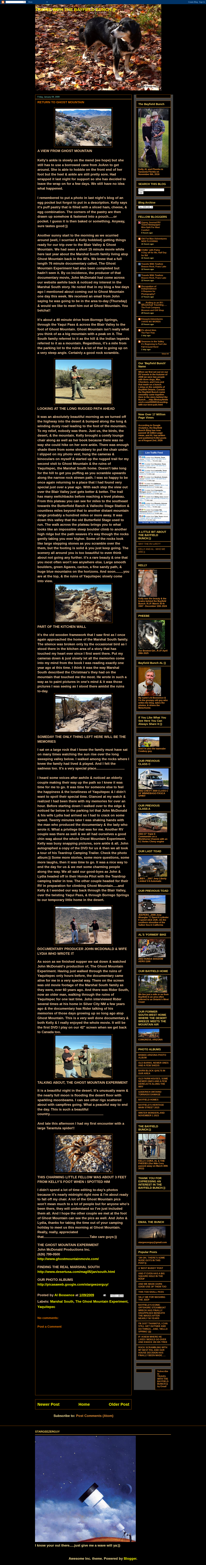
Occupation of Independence (149, 287)
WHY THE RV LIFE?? (149, 544)
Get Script (145, 522)
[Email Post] (104, 1295)
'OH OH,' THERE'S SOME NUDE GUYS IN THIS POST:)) (151, 1260)
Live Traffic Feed (154, 453)
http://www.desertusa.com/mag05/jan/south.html (76, 1272)
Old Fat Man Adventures (154, 239)
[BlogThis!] (114, 1295)
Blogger (130, 1558)
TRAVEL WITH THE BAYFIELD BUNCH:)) (75, 9)
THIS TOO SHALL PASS (151, 1292)
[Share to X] (116, 1295)
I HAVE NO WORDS (151, 321)
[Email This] (111, 1295)
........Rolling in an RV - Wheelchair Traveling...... (154, 303)
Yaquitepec (46, 1307)
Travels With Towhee (152, 264)
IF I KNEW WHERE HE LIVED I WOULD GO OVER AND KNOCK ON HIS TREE (152, 1339)
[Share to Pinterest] (122, 1295)
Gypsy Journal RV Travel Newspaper (151, 223)
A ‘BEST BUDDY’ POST (150, 1268)
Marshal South (61, 1301)
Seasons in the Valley (152, 341)
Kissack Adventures (152, 319)
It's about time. (149, 330)
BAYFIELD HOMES (148, 1100)
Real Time (153, 522)
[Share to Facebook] (119, 1295)
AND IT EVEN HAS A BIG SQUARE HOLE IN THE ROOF (151, 1276)
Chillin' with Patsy (150, 250)
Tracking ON (162, 522)
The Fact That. (148, 333)
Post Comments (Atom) (94, 1416)
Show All (165, 354)
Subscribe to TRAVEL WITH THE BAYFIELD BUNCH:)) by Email (163, 1379)
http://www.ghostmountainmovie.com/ (68, 1259)
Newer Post (48, 1404)
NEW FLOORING (149, 241)
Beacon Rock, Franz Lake (153, 266)
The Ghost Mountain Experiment (101, 1301)
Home (84, 1404)
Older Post (119, 1404)
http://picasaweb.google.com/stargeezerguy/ (72, 1284)
